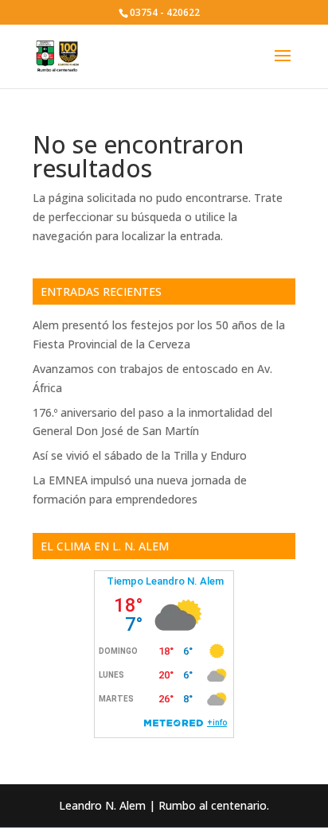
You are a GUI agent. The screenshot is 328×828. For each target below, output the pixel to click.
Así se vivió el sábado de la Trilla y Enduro (140, 455)
